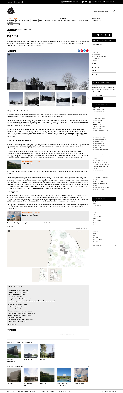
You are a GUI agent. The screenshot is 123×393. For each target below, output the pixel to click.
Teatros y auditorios (98, 189)
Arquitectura (12, 18)
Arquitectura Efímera (99, 109)
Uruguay (95, 210)
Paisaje (18, 20)
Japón (94, 224)
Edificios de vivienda (99, 137)
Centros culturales (98, 124)
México (95, 212)
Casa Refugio (10, 383)
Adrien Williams (21, 321)
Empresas (10, 22)
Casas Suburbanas (21, 29)
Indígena (47, 20)
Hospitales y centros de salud (101, 156)
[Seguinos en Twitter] (98, 35)
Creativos (95, 20)
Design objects (97, 128)
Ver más (86, 366)
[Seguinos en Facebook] (94, 35)
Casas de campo (97, 116)
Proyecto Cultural (98, 181)
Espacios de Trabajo (98, 152)
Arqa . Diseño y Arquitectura (11, 10)
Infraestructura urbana (100, 162)
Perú (94, 235)
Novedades (10, 24)
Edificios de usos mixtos (99, 135)
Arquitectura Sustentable (99, 56)
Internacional (97, 205)
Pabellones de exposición (100, 173)
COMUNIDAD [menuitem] (10, 2)
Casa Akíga (43, 383)
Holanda (95, 229)
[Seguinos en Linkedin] (110, 35)
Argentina (95, 201)
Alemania (95, 237)
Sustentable (26, 20)
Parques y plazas (98, 175)
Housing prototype (98, 160)
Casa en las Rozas (79, 383)
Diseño (94, 63)
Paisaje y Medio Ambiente (99, 48)
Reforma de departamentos (100, 183)
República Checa (97, 239)
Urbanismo (34, 20)
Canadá (30, 29)
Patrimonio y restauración (100, 177)
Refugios (95, 185)
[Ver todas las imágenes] (14, 50)
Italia (94, 214)
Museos (95, 168)
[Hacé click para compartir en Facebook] (78, 50)
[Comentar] (11, 51)
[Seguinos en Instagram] (106, 35)
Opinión (81, 20)
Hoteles (95, 158)
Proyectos (95, 52)
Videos (41, 20)
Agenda (60, 20)
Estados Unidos (97, 216)
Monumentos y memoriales (100, 166)
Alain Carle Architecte (13, 38)
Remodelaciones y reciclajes (101, 187)
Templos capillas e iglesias (100, 192)
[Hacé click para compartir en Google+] (81, 50)
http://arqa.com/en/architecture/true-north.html (44, 223)
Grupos (102, 20)
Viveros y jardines (98, 194)
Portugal (95, 231)
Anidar (54, 20)
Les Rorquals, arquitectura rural (12, 360)
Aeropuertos (96, 107)
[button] (114, 11)
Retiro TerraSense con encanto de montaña (62, 385)
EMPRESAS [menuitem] (19, 2)
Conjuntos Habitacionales (100, 126)
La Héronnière (28, 360)
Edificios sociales (98, 147)
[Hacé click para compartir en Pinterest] (87, 50)
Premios (87, 20)
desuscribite (112, 99)
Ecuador (95, 218)
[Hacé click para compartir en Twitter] (84, 50)
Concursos (67, 20)
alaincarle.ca (12, 324)
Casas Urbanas (97, 122)
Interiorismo (11, 20)
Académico (95, 70)
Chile (94, 222)
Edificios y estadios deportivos (101, 149)
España (95, 203)
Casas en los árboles (99, 118)
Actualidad (62, 18)
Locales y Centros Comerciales (101, 164)
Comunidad (96, 18)
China (94, 208)
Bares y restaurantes (99, 111)
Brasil (94, 233)
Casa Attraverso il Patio (29, 384)
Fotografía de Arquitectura (101, 154)
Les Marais (43, 360)
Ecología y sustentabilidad (100, 130)
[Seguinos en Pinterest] (102, 35)
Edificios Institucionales (100, 143)
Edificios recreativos (99, 145)
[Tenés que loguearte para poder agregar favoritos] (8, 51)
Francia (95, 227)
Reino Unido (96, 241)
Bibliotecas (96, 114)
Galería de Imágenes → (82, 228)
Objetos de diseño (98, 170)
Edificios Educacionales (99, 139)
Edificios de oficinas (98, 133)
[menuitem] (102, 2)
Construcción (96, 54)
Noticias (74, 20)
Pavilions (95, 179)
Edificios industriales (99, 141)
